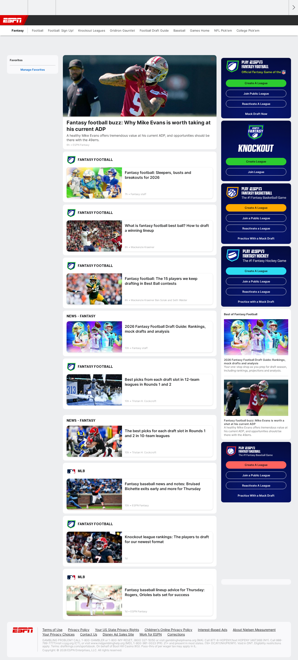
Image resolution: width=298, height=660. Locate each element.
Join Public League (256, 93)
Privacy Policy (78, 630)
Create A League (256, 83)
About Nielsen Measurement (254, 630)
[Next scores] (293, 7)
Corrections (176, 634)
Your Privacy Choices (58, 634)
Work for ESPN (150, 634)
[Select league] (14, 7)
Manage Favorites (32, 69)
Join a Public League (256, 218)
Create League (256, 161)
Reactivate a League (256, 228)
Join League (256, 172)
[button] (283, 20)
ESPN (12, 20)
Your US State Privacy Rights (117, 630)
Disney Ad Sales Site (118, 634)
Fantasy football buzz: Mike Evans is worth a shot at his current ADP (254, 422)
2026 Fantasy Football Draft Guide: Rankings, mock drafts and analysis (255, 361)
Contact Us (88, 634)
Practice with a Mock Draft (256, 301)
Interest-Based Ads (212, 630)
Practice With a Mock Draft (256, 238)
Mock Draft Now (256, 114)
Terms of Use (52, 630)
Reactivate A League (256, 104)
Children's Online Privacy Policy (168, 630)
